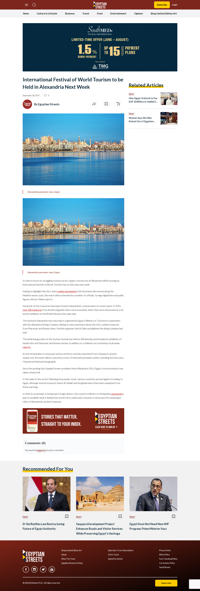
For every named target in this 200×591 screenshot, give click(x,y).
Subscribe (162, 4)
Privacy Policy (165, 550)
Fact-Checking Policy (168, 559)
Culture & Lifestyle (47, 13)
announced (116, 394)
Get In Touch (113, 555)
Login (174, 4)
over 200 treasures (32, 310)
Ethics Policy (164, 555)
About (64, 555)
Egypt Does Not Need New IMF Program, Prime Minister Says (149, 526)
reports (26, 347)
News (26, 13)
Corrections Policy (167, 563)
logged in (41, 450)
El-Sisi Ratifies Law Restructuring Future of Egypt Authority (44, 526)
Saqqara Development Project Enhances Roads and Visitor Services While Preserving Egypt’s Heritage (99, 528)
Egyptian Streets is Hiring (71, 563)
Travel (85, 13)
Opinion (138, 13)
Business (70, 13)
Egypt (131, 94)
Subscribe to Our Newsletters (121, 550)
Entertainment (118, 13)
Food (99, 13)
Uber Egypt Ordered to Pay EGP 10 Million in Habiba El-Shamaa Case (143, 100)
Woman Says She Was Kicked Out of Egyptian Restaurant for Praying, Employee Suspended (141, 120)
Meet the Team (68, 559)
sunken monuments (67, 291)
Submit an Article (115, 559)
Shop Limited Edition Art (164, 13)
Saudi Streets (164, 567)
